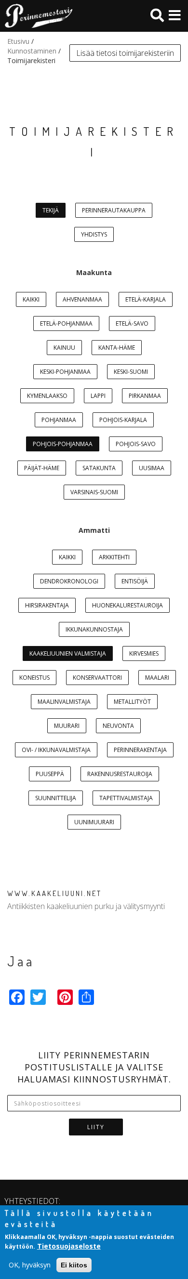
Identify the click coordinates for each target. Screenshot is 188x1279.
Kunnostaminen (31, 50)
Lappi (98, 396)
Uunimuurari (94, 822)
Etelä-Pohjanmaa (66, 323)
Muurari (67, 726)
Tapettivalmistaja (126, 798)
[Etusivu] (36, 16)
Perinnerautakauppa (114, 210)
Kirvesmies (144, 653)
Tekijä (50, 210)
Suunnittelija (55, 798)
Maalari (157, 677)
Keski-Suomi (131, 372)
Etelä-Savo (132, 323)
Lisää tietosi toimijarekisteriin (125, 53)
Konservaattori (97, 677)
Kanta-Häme (116, 347)
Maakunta (94, 272)
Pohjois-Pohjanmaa (63, 444)
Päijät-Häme (41, 468)
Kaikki (31, 299)
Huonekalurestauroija (127, 605)
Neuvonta (118, 726)
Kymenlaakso (47, 396)
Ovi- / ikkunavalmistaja (56, 750)
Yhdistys (94, 234)
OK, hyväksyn (30, 1264)
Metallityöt (132, 702)
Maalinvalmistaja (64, 702)
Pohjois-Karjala (123, 420)
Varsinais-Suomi (94, 492)
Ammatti (94, 530)
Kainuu (64, 347)
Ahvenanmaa (82, 299)
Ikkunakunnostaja (94, 629)
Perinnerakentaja (140, 750)
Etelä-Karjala (145, 299)
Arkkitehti (114, 557)
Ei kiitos (74, 1265)
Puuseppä (50, 774)
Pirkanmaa (145, 396)
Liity (96, 1127)
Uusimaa (151, 468)
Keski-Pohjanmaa (65, 372)
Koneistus (34, 677)
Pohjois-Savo (136, 444)
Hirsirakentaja (47, 605)
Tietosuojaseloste (69, 1246)
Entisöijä (134, 581)
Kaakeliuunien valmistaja (67, 653)
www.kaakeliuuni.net (54, 893)
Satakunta (99, 468)
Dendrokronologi (69, 581)
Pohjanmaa (58, 420)
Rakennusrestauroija (119, 774)
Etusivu (18, 41)
